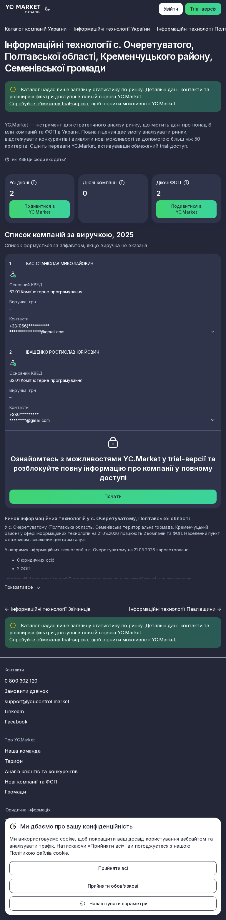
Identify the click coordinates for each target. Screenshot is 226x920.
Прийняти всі (113, 868)
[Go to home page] (23, 9)
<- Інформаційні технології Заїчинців (48, 609)
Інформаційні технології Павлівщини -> (175, 609)
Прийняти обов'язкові (113, 886)
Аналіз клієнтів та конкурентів (41, 771)
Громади (15, 792)
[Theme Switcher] (47, 9)
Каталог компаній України (36, 29)
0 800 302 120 (21, 681)
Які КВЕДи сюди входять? (39, 159)
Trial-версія (203, 9)
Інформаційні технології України (112, 29)
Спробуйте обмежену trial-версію (48, 104)
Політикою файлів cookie (38, 853)
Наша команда (23, 751)
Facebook (16, 722)
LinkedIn (14, 711)
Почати (113, 496)
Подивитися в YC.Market (39, 209)
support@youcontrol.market (37, 701)
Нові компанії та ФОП (31, 782)
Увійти (171, 9)
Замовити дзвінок (26, 691)
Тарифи (14, 761)
